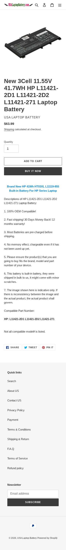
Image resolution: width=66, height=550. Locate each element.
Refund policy (15, 468)
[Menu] (60, 5)
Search (11, 381)
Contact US (14, 400)
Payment (12, 419)
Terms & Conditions (19, 429)
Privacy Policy (16, 410)
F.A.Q (10, 448)
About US (13, 390)
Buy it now (33, 171)
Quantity (8, 141)
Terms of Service (17, 458)
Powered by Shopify (47, 538)
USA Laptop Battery (27, 538)
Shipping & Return (18, 439)
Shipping (9, 129)
